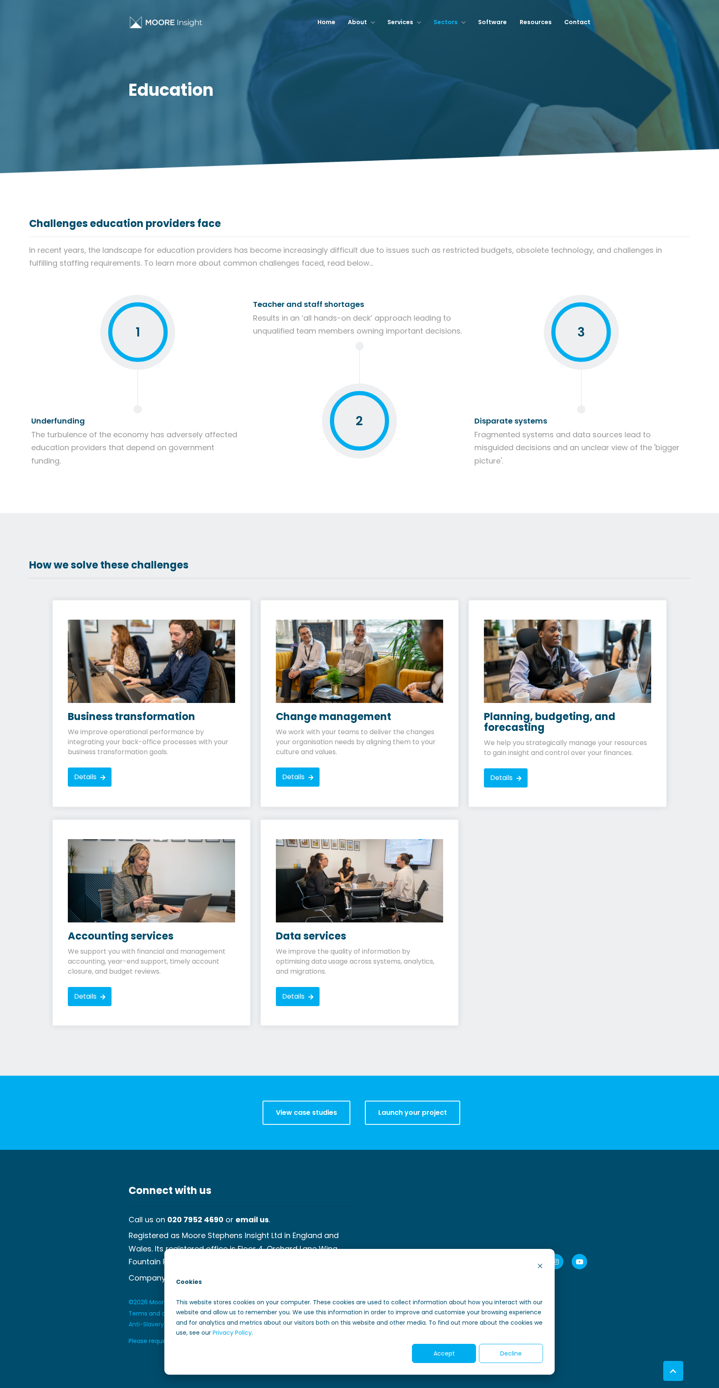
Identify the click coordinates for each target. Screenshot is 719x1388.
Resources (536, 22)
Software (492, 22)
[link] (166, 22)
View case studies (306, 1112)
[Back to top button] (673, 1371)
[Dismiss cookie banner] (540, 1266)
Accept (444, 1353)
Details (86, 777)
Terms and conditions (160, 1313)
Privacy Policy (232, 1332)
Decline (511, 1353)
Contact (577, 22)
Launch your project (412, 1112)
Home (326, 22)
